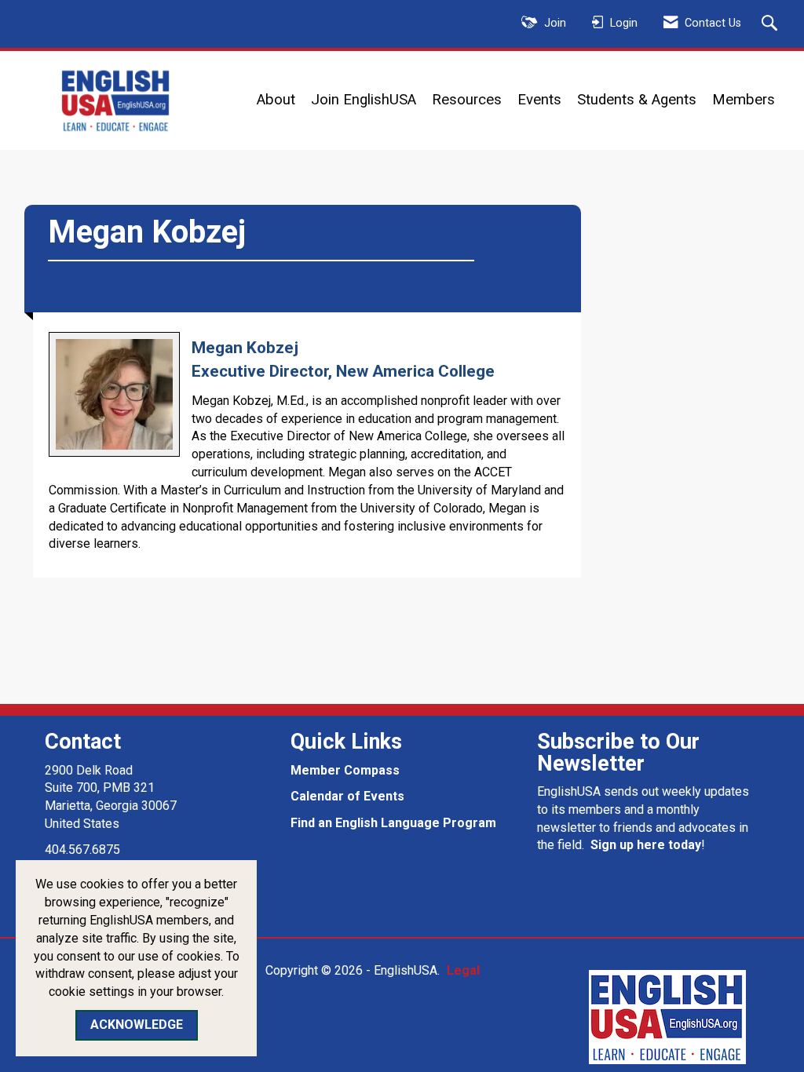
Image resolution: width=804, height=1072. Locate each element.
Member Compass (345, 770)
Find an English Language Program (393, 822)
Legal (463, 970)
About (276, 99)
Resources (467, 99)
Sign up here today (645, 844)
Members (743, 99)
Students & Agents (636, 99)
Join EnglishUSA (363, 99)
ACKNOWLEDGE (136, 1024)
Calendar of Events (347, 796)
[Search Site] (771, 24)
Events (539, 99)
